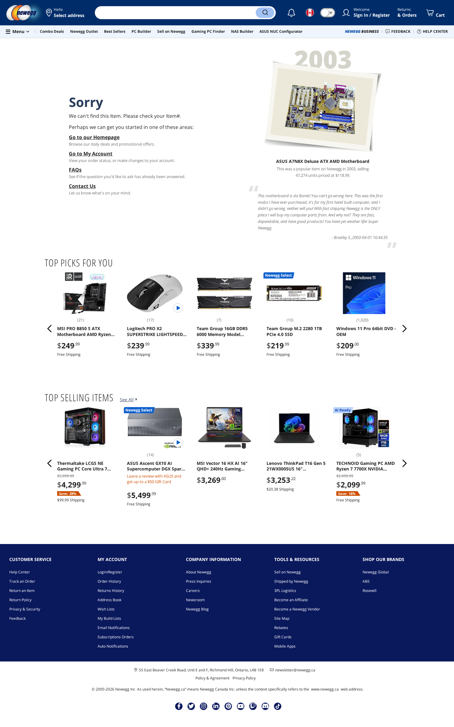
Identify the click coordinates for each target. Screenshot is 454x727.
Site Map (281, 618)
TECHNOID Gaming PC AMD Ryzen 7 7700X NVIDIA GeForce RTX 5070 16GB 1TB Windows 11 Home (365, 466)
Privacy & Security (24, 609)
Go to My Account (90, 153)
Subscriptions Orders (116, 637)
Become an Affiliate (291, 599)
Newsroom (195, 599)
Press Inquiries (198, 581)
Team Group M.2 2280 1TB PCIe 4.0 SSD (294, 331)
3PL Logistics (285, 590)
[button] (65, 13)
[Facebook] (179, 706)
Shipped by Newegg (291, 581)
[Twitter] (191, 706)
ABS (366, 581)
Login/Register (110, 572)
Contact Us (82, 186)
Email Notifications (114, 627)
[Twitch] (253, 706)
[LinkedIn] (215, 706)
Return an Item (22, 590)
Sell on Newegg (287, 572)
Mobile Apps (285, 646)
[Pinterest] (228, 706)
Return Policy (20, 599)
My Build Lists (109, 618)
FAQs (75, 169)
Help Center (19, 572)
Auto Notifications (113, 646)
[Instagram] (203, 706)
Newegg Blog (197, 609)
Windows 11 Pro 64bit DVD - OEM (366, 331)
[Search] (265, 12)
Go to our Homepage (94, 137)
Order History (109, 581)
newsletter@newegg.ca (295, 670)
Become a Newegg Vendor (297, 609)
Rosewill (369, 590)
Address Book (109, 599)
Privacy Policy (244, 678)
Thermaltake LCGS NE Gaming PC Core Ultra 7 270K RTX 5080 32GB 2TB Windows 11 (83, 466)
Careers (193, 590)
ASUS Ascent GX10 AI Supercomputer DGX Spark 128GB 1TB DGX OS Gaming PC (155, 466)
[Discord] (265, 706)
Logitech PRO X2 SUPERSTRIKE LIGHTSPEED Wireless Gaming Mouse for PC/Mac (156, 331)
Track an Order (22, 581)
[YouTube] (241, 706)
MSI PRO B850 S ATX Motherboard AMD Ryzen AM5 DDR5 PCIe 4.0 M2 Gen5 (87, 331)
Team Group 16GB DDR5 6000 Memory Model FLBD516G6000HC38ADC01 (225, 331)
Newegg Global (376, 572)
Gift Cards (283, 637)
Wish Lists (106, 609)
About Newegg (198, 572)
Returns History (111, 590)
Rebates (281, 627)
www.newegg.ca (325, 689)
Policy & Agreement (212, 678)
